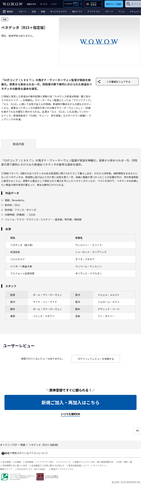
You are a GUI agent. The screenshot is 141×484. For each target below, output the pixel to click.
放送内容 (18, 144)
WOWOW (13, 4)
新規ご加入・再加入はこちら (70, 402)
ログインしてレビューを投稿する (96, 358)
